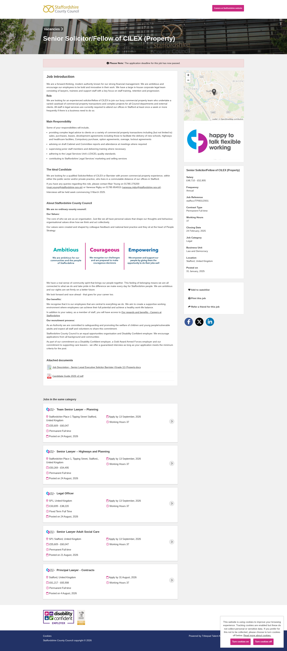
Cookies (47, 636)
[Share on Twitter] (199, 322)
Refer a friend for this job (205, 306)
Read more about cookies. (257, 635)
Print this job (198, 298)
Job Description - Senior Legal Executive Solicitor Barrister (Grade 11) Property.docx (96, 367)
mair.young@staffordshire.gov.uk (64, 187)
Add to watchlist (200, 289)
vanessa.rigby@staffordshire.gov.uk (141, 187)
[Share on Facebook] (189, 322)
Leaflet (214, 119)
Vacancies (52, 29)
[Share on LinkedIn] (210, 322)
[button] (214, 92)
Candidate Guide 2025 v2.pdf (67, 376)
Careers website (228, 8)
